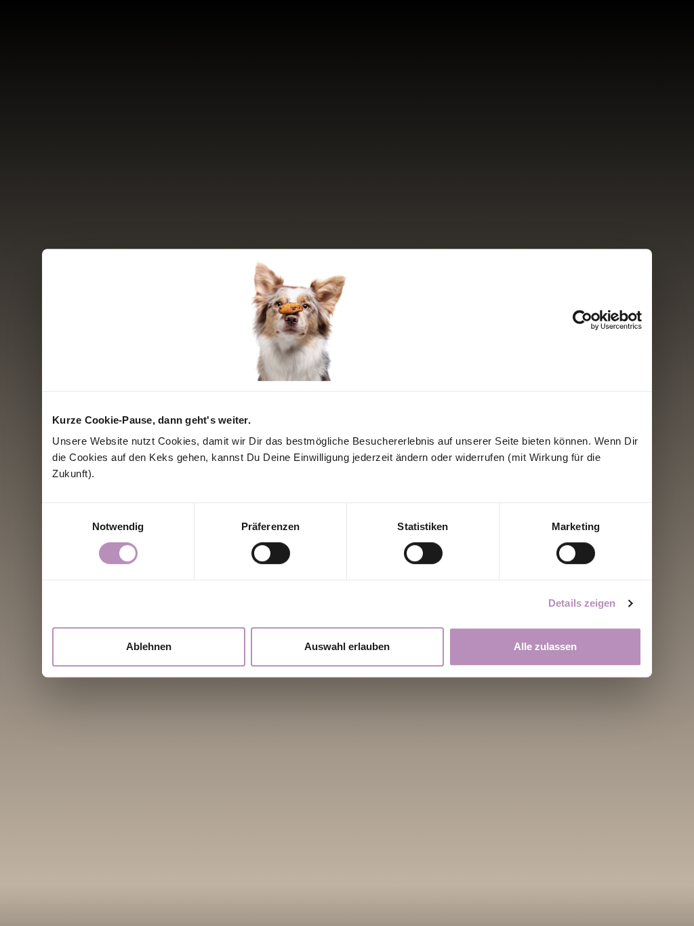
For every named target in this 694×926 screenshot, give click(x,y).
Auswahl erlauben (347, 646)
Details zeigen (581, 603)
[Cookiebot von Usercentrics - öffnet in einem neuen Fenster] (592, 320)
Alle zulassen (545, 646)
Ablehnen (148, 646)
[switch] (270, 553)
